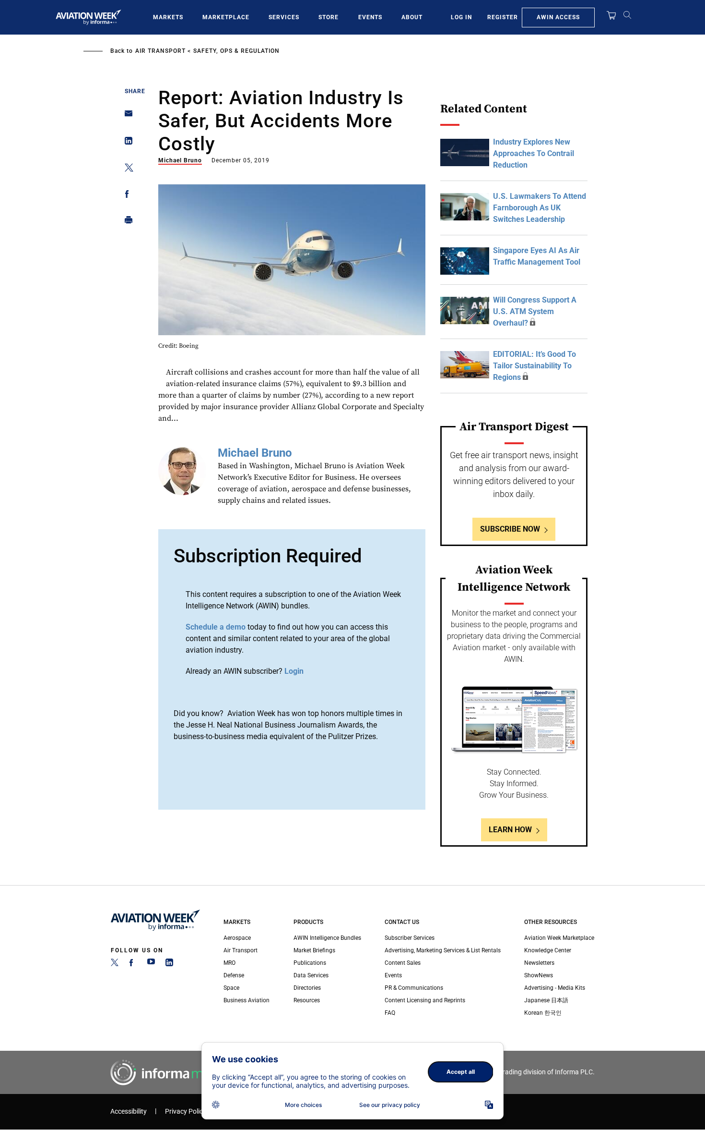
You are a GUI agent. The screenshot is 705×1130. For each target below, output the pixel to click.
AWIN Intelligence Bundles (327, 938)
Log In (461, 17)
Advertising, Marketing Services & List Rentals (443, 950)
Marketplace (225, 17)
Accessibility (128, 1111)
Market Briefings (314, 950)
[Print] (126, 222)
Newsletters (539, 963)
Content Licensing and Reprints (425, 1000)
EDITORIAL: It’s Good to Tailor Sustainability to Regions (534, 366)
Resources (307, 1000)
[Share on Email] (126, 116)
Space (231, 987)
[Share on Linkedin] (126, 143)
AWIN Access (558, 17)
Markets (168, 17)
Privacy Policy (185, 1111)
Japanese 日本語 (546, 1000)
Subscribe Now (510, 529)
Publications (310, 963)
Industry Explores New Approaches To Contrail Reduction (533, 153)
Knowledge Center (547, 950)
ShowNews (538, 975)
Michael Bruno (180, 160)
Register (502, 17)
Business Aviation (246, 1000)
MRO (229, 963)
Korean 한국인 (543, 1012)
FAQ (390, 1012)
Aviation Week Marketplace (559, 938)
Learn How (510, 829)
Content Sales (403, 963)
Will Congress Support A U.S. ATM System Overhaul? (534, 311)
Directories (307, 987)
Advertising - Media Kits (554, 987)
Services (284, 17)
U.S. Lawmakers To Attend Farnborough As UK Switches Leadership (539, 208)
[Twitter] (114, 964)
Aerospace (237, 938)
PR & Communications (414, 987)
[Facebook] (133, 964)
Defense (233, 975)
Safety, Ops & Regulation (236, 51)
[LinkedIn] (169, 964)
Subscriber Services (410, 938)
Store (328, 17)
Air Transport (160, 51)
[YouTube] (151, 964)
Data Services (311, 975)
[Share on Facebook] (126, 196)
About (412, 17)
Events (370, 17)
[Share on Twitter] (126, 169)
